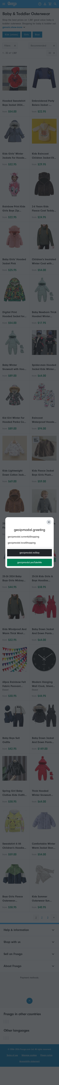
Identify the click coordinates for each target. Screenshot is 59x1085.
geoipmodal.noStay (29, 552)
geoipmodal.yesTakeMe (29, 562)
